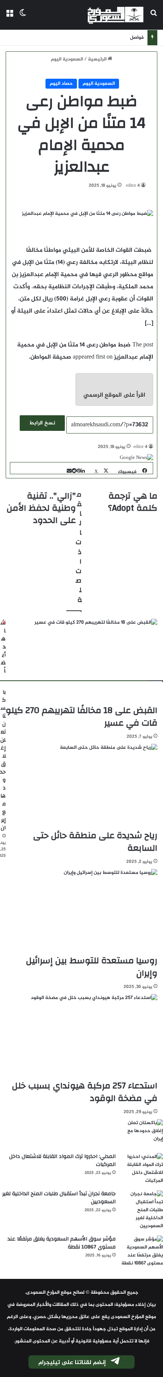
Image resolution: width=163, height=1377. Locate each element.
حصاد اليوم (61, 83)
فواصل (137, 37)
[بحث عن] (153, 17)
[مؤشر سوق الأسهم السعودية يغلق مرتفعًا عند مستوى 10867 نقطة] (142, 1251)
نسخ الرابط (42, 423)
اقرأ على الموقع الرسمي (114, 395)
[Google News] (136, 458)
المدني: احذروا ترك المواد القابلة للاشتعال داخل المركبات (62, 1160)
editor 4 (133, 185)
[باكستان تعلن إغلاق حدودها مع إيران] (142, 1133)
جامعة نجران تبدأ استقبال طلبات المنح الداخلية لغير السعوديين (59, 1198)
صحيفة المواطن (50, 357)
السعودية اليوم (67, 59)
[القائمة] (9, 17)
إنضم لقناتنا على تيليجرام (72, 1363)
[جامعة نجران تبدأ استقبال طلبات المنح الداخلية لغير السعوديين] (142, 1210)
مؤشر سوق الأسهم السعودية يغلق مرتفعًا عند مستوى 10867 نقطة (62, 1243)
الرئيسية (98, 59)
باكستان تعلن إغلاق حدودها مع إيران (3, 760)
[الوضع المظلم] (23, 17)
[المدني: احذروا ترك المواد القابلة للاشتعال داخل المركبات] (142, 1169)
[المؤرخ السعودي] (115, 14)
